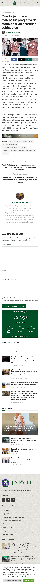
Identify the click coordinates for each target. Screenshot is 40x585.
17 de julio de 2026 (17, 445)
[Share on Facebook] (14, 59)
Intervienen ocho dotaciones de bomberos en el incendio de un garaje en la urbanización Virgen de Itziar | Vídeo (24, 360)
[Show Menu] (2, 3)
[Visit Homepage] (20, 3)
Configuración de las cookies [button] (12, 580)
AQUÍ (24, 576)
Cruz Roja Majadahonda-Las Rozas (14, 147)
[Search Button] (37, 3)
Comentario (6, 244)
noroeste (5, 154)
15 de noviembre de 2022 (11, 35)
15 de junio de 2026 (17, 464)
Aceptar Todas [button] (28, 580)
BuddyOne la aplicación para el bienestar (22, 450)
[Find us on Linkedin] (3, 500)
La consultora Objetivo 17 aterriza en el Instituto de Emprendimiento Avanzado (24, 460)
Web (3, 289)
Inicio (3, 12)
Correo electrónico (9, 279)
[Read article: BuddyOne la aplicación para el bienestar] (6, 451)
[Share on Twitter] (21, 59)
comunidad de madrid (10, 144)
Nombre (5, 270)
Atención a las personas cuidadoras (21, 141)
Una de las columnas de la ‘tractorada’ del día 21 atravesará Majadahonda (24, 384)
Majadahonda (10, 12)
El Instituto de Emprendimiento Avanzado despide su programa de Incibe (23, 440)
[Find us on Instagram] (13, 500)
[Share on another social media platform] (35, 59)
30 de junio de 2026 (17, 453)
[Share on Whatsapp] (28, 59)
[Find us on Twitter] (8, 500)
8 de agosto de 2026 (10, 433)
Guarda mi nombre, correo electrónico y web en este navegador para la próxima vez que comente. (21, 299)
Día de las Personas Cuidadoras (13, 150)
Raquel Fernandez (14, 32)
